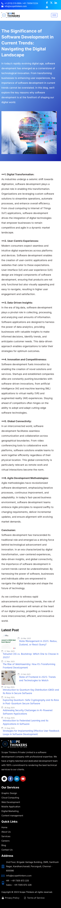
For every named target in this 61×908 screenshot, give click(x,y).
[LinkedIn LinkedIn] (56, 3)
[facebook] (10, 779)
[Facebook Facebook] (47, 3)
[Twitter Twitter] (51, 3)
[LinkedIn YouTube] (47, 7)
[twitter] (4, 779)
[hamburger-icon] (54, 15)
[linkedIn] (17, 779)
